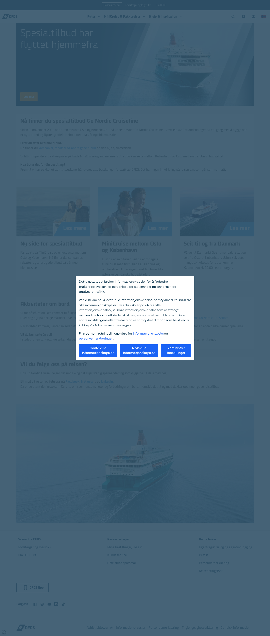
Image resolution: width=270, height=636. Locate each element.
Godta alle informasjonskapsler (98, 350)
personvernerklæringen (96, 338)
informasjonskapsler (148, 333)
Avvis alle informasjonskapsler (139, 350)
